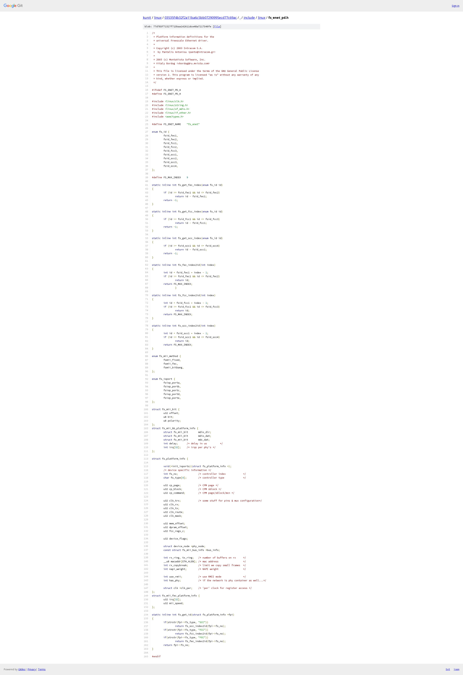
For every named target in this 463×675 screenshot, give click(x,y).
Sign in (455, 5)
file (217, 26)
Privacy (31, 669)
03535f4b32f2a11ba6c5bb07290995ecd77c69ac (201, 17)
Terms (42, 669)
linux (158, 17)
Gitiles (21, 669)
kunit (147, 17)
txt (448, 669)
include (249, 17)
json (456, 669)
